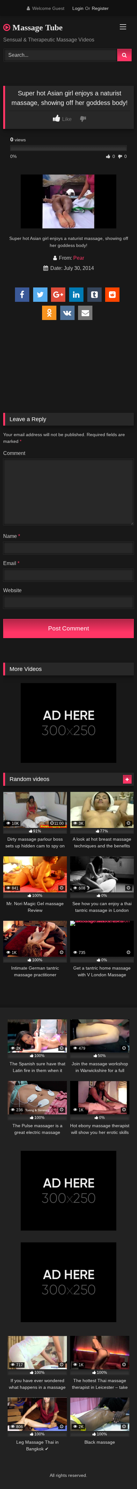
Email (11, 563)
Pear (78, 258)
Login (77, 8)
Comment (14, 453)
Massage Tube (36, 27)
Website (12, 590)
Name (11, 536)
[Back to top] (117, 1470)
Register (100, 8)
